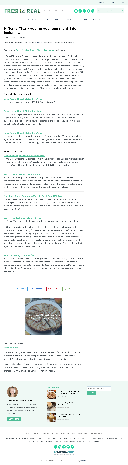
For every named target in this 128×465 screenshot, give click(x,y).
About (70, 20)
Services (59, 20)
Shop (42, 20)
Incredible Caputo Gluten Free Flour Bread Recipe (69, 404)
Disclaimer (82, 434)
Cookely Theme (72, 461)
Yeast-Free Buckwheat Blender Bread (22, 174)
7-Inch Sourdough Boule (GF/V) (19, 255)
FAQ (113, 2)
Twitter (23, 289)
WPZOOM (83, 461)
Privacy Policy (38, 42)
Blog (49, 20)
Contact (121, 2)
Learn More (14, 419)
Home (27, 434)
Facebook (38, 289)
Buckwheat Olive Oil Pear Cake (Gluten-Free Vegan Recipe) (69, 392)
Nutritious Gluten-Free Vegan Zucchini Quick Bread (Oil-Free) (33, 196)
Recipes (31, 20)
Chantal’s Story (104, 2)
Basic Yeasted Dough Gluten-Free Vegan (35, 50)
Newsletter (82, 20)
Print (69, 289)
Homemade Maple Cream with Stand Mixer (25, 156)
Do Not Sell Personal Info (63, 434)
